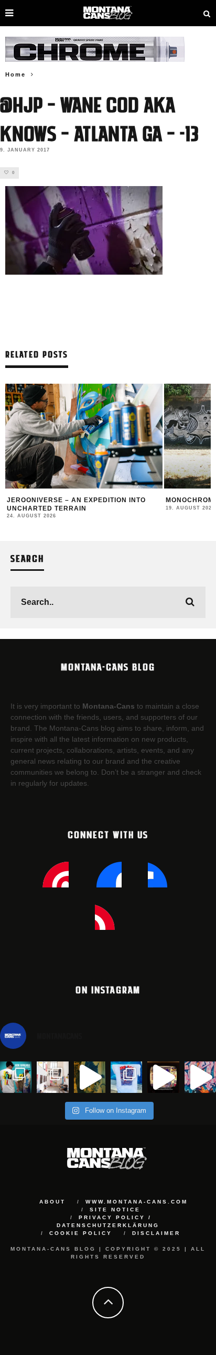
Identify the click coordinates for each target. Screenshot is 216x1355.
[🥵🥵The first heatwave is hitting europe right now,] (163, 1077)
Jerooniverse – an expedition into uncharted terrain (76, 504)
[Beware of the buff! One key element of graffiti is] (52, 1077)
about (52, 1202)
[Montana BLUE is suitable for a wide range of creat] (200, 1077)
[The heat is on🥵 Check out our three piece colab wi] (126, 1077)
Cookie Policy (80, 1233)
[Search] (207, 13)
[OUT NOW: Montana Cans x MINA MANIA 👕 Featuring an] (15, 1077)
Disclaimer (156, 1233)
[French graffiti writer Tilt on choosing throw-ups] (89, 1077)
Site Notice (115, 1209)
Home (15, 74)
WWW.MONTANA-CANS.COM (136, 1202)
